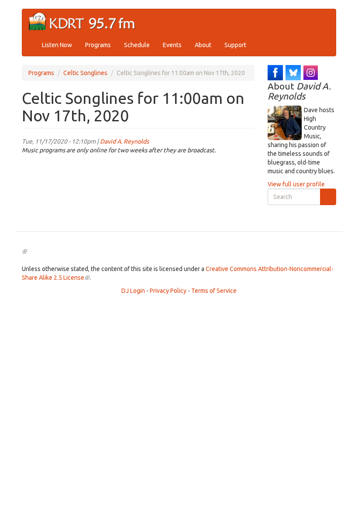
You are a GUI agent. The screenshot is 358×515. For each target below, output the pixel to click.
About (203, 44)
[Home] (85, 21)
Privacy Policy (168, 290)
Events (172, 44)
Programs (98, 44)
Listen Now (57, 44)
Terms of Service (214, 290)
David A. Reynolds (124, 141)
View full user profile (296, 184)
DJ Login (133, 290)
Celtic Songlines (85, 72)
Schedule (137, 44)
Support (235, 44)
